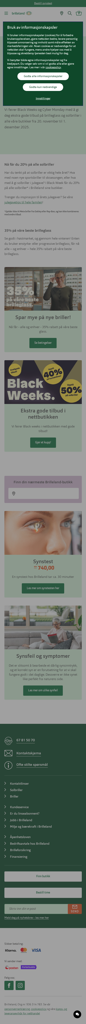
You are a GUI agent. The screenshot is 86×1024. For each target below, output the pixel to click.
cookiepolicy (53, 67)
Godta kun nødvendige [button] (43, 87)
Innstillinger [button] (43, 98)
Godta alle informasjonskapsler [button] (43, 76)
